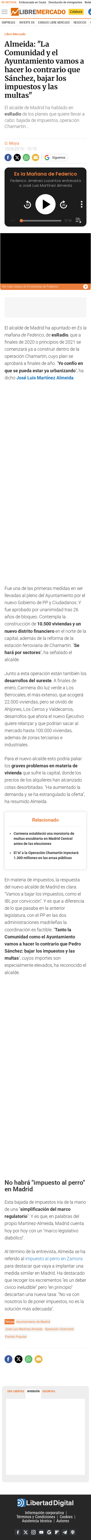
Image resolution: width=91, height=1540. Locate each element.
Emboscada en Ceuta (32, 2)
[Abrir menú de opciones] (81, 204)
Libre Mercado (15, 34)
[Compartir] (8, 157)
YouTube (41, 1532)
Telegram (65, 1532)
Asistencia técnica (37, 1520)
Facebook (18, 1532)
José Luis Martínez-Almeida (24, 1329)
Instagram (33, 1532)
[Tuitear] (17, 157)
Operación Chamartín (59, 1329)
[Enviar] (26, 157)
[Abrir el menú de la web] (6, 12)
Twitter (25, 1532)
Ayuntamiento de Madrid (33, 1322)
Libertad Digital (45, 1503)
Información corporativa (44, 1512)
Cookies (66, 1516)
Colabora (76, 12)
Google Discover (49, 1532)
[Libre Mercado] (38, 12)
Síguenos (58, 157)
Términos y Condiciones (35, 1516)
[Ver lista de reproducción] (78, 221)
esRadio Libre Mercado (54, 22)
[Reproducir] (45, 204)
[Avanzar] (64, 204)
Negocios (80, 22)
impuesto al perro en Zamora (54, 1258)
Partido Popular (16, 1337)
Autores (62, 1520)
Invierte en (26, 22)
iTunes (73, 1532)
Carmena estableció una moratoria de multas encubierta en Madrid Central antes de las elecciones (44, 838)
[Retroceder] (27, 204)
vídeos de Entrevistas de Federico (30, 286)
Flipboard (57, 1532)
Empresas (8, 22)
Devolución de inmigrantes (65, 2)
